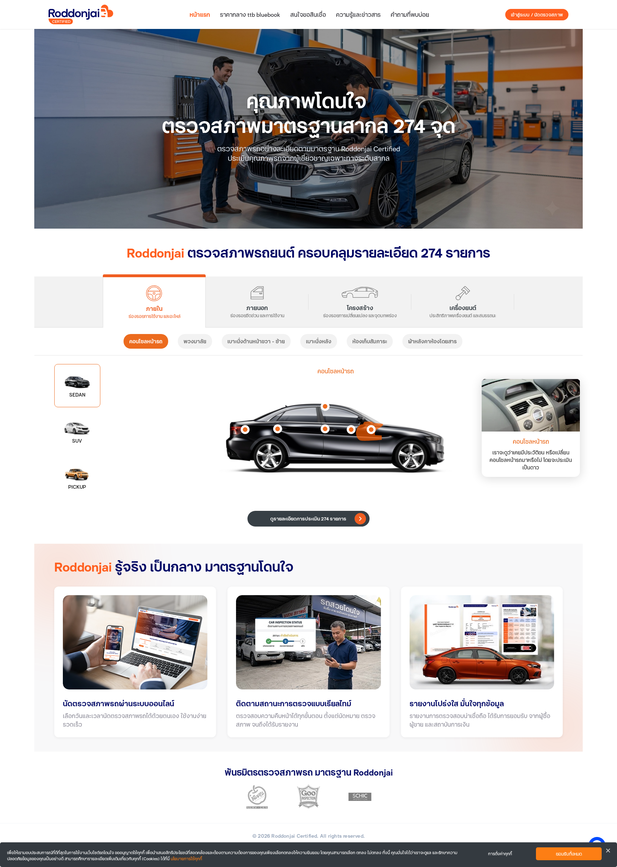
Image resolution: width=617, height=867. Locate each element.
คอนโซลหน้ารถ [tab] (145, 341)
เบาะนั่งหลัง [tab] (318, 341)
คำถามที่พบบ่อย (410, 14)
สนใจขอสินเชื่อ (308, 14)
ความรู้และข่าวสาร (358, 14)
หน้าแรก (200, 14)
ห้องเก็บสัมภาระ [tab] (369, 341)
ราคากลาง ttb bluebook (250, 14)
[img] (308, 129)
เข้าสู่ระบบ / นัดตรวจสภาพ (537, 14)
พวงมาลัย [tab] (195, 341)
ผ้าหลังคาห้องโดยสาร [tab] (432, 341)
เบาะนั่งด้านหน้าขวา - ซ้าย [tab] (256, 341)
